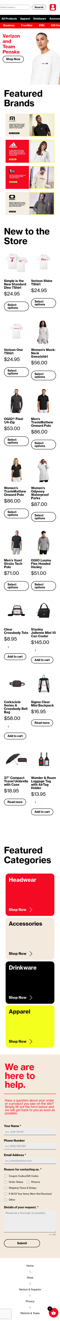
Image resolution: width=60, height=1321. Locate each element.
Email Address (15, 1155)
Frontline (26, 25)
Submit (22, 1243)
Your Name (12, 1126)
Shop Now (13, 59)
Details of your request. (21, 1207)
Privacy (30, 1301)
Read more (42, 723)
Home (30, 1265)
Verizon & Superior (30, 1289)
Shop (30, 1277)
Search (39, 7)
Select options (13, 306)
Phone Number (14, 1140)
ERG (41, 25)
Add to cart (15, 656)
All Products (9, 18)
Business (9, 25)
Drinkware (39, 18)
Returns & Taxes (30, 1313)
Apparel (25, 18)
